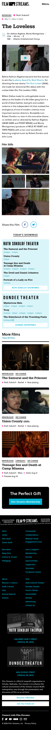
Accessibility (31, 594)
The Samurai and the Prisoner (21, 249)
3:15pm (6, 259)
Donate (29, 557)
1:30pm (7, 306)
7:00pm (23, 268)
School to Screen (9, 557)
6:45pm (22, 306)
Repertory (7, 15)
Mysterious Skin (13, 303)
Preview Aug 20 (11, 476)
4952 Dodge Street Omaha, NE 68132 (25, 674)
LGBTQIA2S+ (20, 460)
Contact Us (30, 605)
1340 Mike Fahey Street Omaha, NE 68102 (25, 640)
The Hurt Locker (33, 83)
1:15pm (15, 313)
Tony (6, 310)
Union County (11, 256)
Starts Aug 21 (31, 473)
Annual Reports (9, 594)
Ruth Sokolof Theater (35, 582)
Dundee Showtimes (25, 324)
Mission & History (10, 582)
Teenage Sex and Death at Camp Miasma (17, 264)
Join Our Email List (25, 703)
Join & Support (32, 549)
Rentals (29, 597)
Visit (27, 579)
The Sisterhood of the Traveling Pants (25, 317)
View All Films (8, 337)
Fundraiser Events (33, 572)
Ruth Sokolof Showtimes (25, 287)
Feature (5, 597)
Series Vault (7, 542)
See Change (20, 373)
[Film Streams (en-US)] (16, 4)
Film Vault (6, 538)
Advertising (31, 601)
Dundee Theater (32, 586)
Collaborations (32, 535)
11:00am (7, 283)
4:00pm (22, 313)
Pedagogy (6, 560)
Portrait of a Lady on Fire (18, 279)
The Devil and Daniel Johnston (21, 272)
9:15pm (15, 252)
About (4, 579)
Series (4, 535)
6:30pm (30, 313)
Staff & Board (8, 586)
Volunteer (30, 568)
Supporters (30, 564)
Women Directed (3, 35)
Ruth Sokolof (22, 15)
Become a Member (25, 697)
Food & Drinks (32, 590)
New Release (8, 373)
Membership (31, 553)
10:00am (7, 320)
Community (31, 531)
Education (6, 549)
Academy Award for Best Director (28, 79)
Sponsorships (32, 560)
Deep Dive (6, 553)
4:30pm (15, 268)
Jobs (4, 590)
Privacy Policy (30, 723)
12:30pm (7, 268)
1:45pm (7, 276)
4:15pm (14, 306)
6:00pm (7, 252)
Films (4, 531)
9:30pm (31, 268)
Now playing (32, 382)
